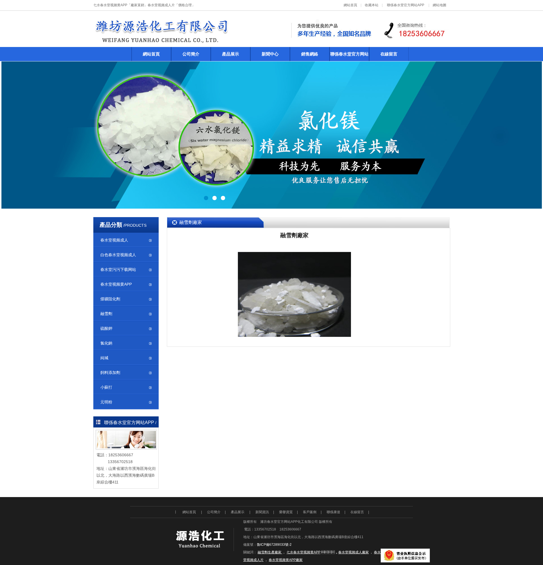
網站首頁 (350, 5)
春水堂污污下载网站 (118, 269)
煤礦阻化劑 (110, 299)
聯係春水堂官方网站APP (405, 5)
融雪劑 (106, 313)
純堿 (104, 358)
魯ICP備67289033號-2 (274, 545)
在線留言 (388, 54)
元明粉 (106, 402)
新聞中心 (270, 54)
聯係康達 (333, 512)
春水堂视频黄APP (116, 284)
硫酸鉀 (106, 328)
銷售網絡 (309, 54)
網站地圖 (439, 5)
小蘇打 (106, 387)
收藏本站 (371, 5)
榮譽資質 (286, 512)
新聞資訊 (262, 512)
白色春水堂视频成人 (118, 254)
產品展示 (230, 54)
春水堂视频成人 (114, 240)
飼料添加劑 (110, 372)
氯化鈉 (106, 343)
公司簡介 (190, 54)
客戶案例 (309, 512)
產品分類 (111, 225)
